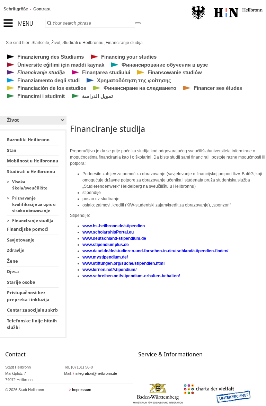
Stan (11, 150)
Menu (25, 23)
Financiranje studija (124, 42)
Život (55, 42)
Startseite (40, 42)
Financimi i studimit (41, 96)
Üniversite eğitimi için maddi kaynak (60, 65)
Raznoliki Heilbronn (28, 139)
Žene (12, 261)
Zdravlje (16, 250)
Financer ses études (218, 88)
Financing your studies (129, 57)
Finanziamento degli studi (48, 80)
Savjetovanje (21, 240)
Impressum (81, 390)
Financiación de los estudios (51, 88)
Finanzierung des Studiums (50, 57)
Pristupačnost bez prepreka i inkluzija (28, 296)
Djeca (13, 271)
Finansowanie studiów (175, 72)
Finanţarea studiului (106, 72)
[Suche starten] (138, 23)
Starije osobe (21, 282)
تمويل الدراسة (97, 96)
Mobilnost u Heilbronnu (32, 160)
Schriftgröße (15, 9)
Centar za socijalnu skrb (32, 310)
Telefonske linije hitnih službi (32, 324)
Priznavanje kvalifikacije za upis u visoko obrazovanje (34, 204)
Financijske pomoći (27, 229)
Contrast (42, 9)
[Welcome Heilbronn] (227, 13)
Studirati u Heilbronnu (83, 42)
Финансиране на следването (140, 88)
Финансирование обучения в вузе (165, 65)
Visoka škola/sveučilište (29, 185)
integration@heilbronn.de (96, 373)
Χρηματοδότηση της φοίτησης (134, 80)
